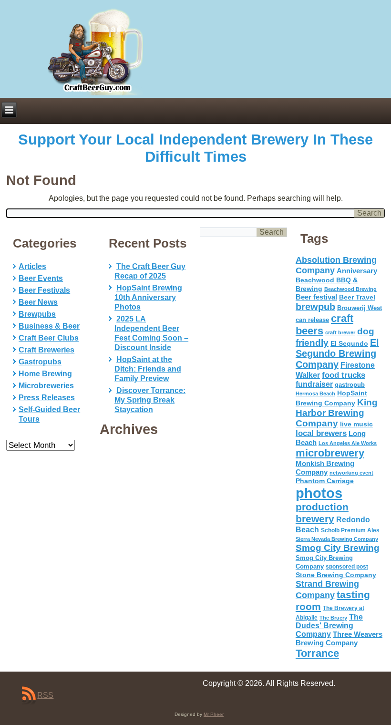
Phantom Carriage (325, 481)
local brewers (321, 433)
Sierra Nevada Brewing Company (337, 539)
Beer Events (41, 278)
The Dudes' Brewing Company (329, 625)
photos (319, 493)
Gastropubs (40, 362)
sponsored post (347, 566)
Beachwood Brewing (350, 289)
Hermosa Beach (315, 393)
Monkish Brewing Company (325, 467)
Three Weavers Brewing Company (339, 638)
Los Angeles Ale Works (348, 443)
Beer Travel (357, 297)
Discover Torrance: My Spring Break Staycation (149, 400)
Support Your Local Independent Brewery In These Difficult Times (195, 148)
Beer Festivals (44, 290)
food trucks (343, 375)
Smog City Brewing (338, 548)
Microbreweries (46, 386)
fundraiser (314, 384)
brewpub (315, 306)
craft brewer (340, 332)
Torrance (317, 653)
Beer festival (316, 297)
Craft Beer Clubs (49, 338)
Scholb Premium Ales (350, 530)
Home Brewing (45, 374)
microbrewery (330, 453)
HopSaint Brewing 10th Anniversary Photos (148, 297)
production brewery (322, 513)
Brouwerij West (359, 307)
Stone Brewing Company (336, 575)
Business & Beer (49, 326)
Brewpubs (37, 314)
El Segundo (349, 343)
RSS (45, 695)
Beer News (38, 302)
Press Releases (47, 398)
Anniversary (357, 271)
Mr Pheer (214, 714)
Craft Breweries (46, 350)
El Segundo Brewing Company (337, 353)
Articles (32, 266)
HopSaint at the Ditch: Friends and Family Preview (147, 369)
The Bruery (333, 618)
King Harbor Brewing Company (337, 412)
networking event (351, 473)
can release (312, 319)
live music (356, 424)
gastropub (350, 384)
